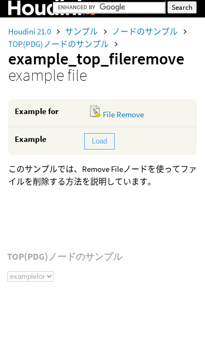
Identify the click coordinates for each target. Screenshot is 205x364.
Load (99, 141)
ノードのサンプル (145, 31)
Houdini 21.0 (30, 31)
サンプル (82, 31)
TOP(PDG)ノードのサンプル (59, 44)
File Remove (123, 114)
